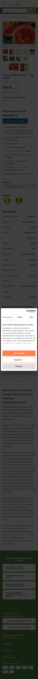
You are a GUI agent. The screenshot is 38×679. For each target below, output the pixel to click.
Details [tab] (19, 317)
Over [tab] (31, 317)
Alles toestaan (19, 353)
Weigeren (19, 366)
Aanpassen (18, 360)
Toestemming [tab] (7, 317)
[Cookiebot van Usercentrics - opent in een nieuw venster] (27, 311)
